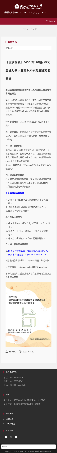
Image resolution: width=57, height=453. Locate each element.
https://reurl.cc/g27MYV (37, 251)
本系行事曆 (10, 424)
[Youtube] (16, 437)
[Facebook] (6, 437)
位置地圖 (9, 419)
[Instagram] (11, 437)
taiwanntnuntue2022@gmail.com (33, 267)
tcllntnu (12, 352)
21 (36, 29)
